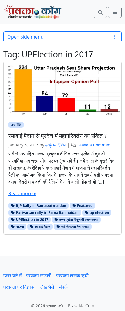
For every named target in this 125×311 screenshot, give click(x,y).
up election (99, 212)
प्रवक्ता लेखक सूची (72, 275)
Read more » (22, 193)
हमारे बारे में (12, 275)
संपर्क (63, 287)
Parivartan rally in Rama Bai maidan (47, 212)
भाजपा (19, 226)
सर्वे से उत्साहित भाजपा (74, 226)
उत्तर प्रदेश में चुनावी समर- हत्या (78, 219)
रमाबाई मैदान (42, 226)
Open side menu (25, 37)
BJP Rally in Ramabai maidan (40, 205)
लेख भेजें (47, 287)
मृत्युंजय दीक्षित (55, 145)
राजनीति (16, 124)
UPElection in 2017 (31, 219)
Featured (84, 205)
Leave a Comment (94, 145)
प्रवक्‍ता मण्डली (38, 275)
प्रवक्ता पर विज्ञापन (19, 287)
